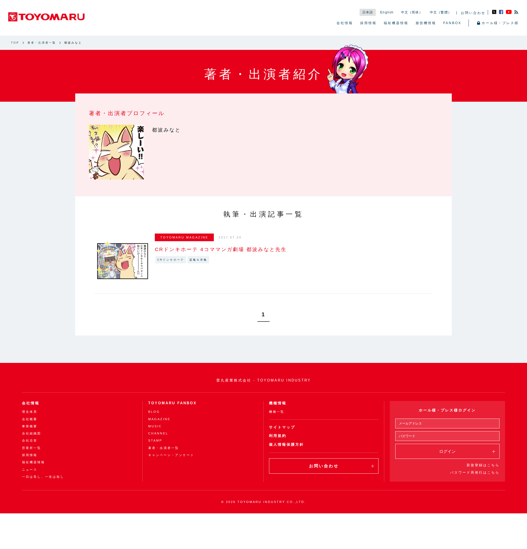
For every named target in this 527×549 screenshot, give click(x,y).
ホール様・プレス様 (500, 23)
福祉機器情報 (396, 23)
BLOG (154, 411)
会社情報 (345, 23)
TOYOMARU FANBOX (172, 403)
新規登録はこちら (483, 465)
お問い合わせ (473, 13)
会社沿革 (29, 440)
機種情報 (278, 403)
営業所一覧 (31, 448)
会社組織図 (31, 433)
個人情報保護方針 (286, 444)
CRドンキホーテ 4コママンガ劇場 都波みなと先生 (221, 249)
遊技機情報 (426, 23)
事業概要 (29, 426)
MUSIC (155, 426)
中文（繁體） (441, 12)
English (387, 12)
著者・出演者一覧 (41, 42)
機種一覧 (276, 411)
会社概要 (29, 419)
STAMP (155, 440)
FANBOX (452, 23)
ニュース (29, 469)
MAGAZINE (159, 419)
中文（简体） (412, 12)
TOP (15, 42)
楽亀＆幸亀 (198, 259)
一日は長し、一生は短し (43, 476)
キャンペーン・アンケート (171, 455)
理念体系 (29, 411)
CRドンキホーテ (170, 259)
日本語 (367, 12)
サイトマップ (282, 427)
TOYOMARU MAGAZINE (184, 237)
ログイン (447, 451)
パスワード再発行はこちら (475, 472)
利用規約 (278, 436)
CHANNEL (158, 433)
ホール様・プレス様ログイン (447, 410)
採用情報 (368, 23)
